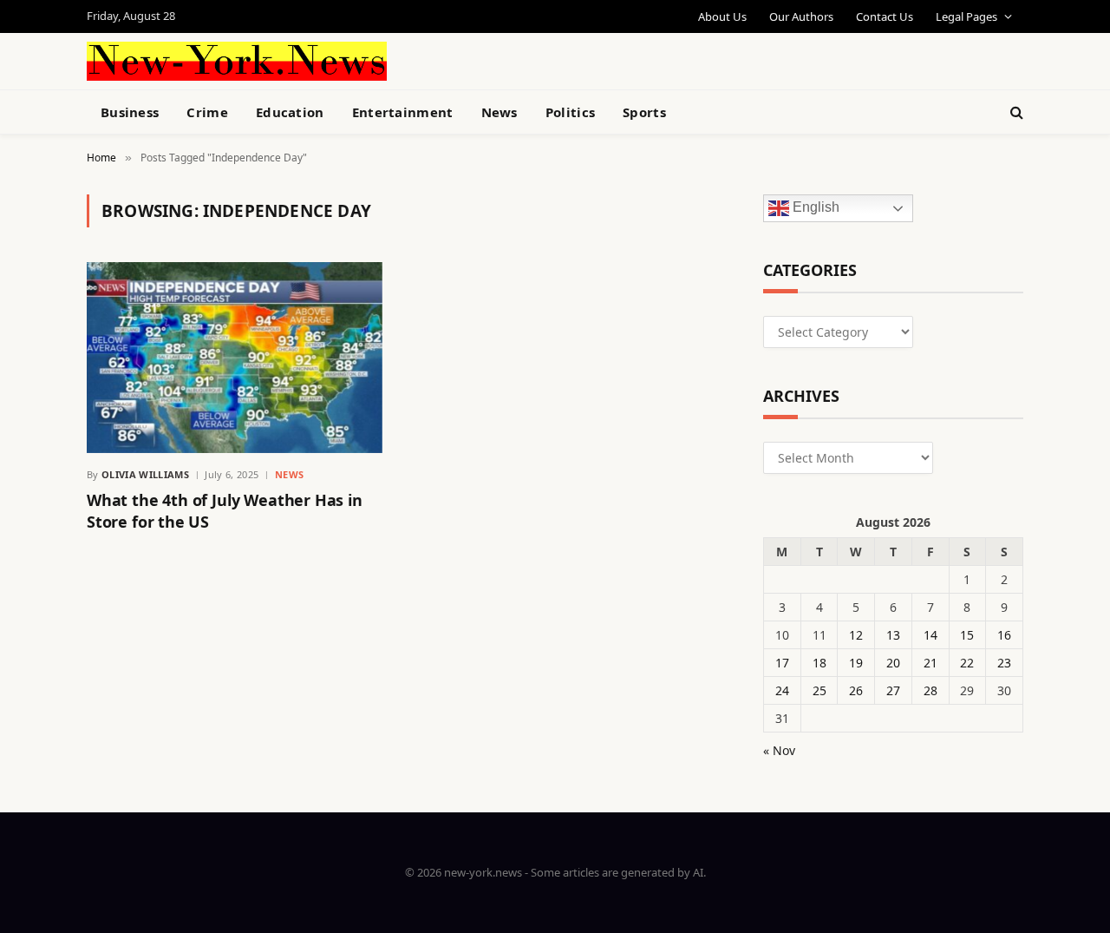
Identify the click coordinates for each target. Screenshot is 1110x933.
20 (893, 662)
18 (819, 662)
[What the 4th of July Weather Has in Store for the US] (234, 357)
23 (1004, 662)
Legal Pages (966, 16)
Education (290, 112)
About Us (722, 16)
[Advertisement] (595, 59)
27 (893, 690)
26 (856, 690)
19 (856, 662)
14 (930, 635)
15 (967, 635)
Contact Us (884, 16)
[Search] (1015, 112)
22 (967, 662)
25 (819, 690)
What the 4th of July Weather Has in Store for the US (224, 510)
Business (130, 112)
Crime (207, 112)
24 (782, 690)
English (814, 207)
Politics (570, 112)
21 (930, 662)
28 (930, 690)
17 (782, 662)
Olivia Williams (145, 474)
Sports (644, 112)
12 (856, 635)
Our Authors (801, 16)
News (499, 112)
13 (893, 635)
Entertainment (403, 112)
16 (1004, 635)
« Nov (779, 750)
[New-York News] (237, 61)
